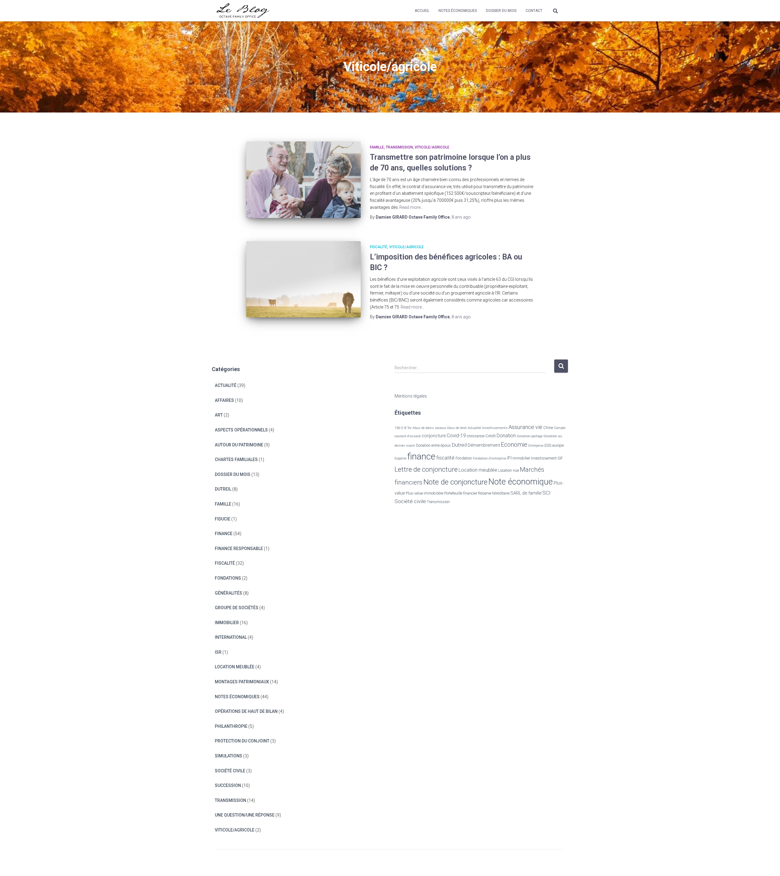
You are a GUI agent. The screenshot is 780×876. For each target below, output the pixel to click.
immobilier (521, 458)
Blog (522, 863)
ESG (547, 445)
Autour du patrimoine (239, 444)
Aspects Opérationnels (241, 429)
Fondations (228, 578)
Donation (506, 435)
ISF (560, 458)
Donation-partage (530, 436)
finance (421, 456)
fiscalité (445, 458)
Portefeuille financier (460, 493)
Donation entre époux (433, 445)
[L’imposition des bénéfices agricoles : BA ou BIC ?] (303, 279)
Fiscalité (378, 247)
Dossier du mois (501, 11)
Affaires (224, 400)
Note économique (520, 482)
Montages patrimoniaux (242, 681)
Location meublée (234, 666)
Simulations (228, 755)
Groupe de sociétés (236, 607)
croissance (475, 436)
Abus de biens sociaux (429, 428)
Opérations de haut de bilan (246, 711)
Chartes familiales (236, 459)
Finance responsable (239, 548)
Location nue (508, 470)
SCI (546, 493)
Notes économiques (457, 11)
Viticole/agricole (432, 147)
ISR (218, 652)
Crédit (490, 436)
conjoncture (434, 435)
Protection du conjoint (242, 740)
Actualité (225, 385)
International (231, 637)
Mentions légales (411, 396)
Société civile (230, 770)
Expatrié (400, 458)
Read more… (411, 207)
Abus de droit (457, 428)
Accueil (422, 11)
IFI (509, 458)
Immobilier (227, 622)
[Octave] (243, 10)
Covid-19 (456, 435)
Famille (377, 147)
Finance (223, 533)
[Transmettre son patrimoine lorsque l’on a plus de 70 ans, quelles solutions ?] (303, 179)
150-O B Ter (403, 428)
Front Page (548, 863)
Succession (228, 785)
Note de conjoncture (455, 481)
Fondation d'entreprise (489, 458)
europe (558, 445)
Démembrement (484, 445)
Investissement (544, 458)
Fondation (464, 458)
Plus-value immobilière (424, 493)
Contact (534, 11)
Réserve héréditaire (493, 493)
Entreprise (536, 446)
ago (461, 217)
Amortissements (495, 428)
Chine (548, 427)
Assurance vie (525, 427)
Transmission (399, 147)
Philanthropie (231, 726)
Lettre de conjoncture (426, 469)
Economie (514, 444)
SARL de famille (525, 493)
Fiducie (222, 519)
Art (219, 415)
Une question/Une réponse (245, 815)
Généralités (228, 593)
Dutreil (223, 489)
